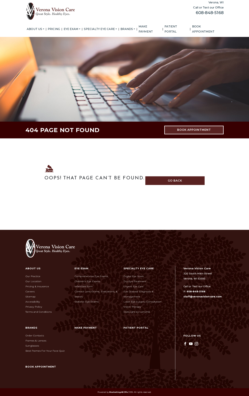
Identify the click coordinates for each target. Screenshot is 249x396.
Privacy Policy (33, 306)
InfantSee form (84, 286)
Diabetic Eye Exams (87, 301)
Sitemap (30, 296)
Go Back (175, 180)
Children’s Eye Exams (87, 281)
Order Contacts (34, 335)
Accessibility (32, 301)
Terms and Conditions (38, 311)
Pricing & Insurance (37, 286)
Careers (30, 291)
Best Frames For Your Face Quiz (45, 350)
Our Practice (32, 276)
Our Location (33, 281)
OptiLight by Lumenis (136, 311)
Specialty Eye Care (99, 29)
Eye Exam (71, 29)
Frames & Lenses (35, 340)
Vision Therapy (132, 306)
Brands (126, 29)
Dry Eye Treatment (134, 281)
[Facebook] (185, 343)
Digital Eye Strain (133, 276)
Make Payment (146, 29)
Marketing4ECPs (118, 392)
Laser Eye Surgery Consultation (142, 301)
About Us (34, 29)
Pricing (54, 29)
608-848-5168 (210, 12)
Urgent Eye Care (133, 286)
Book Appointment (203, 29)
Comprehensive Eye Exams (91, 276)
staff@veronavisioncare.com (202, 296)
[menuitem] (35, 29)
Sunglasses (32, 345)
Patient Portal (170, 29)
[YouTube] (191, 343)
